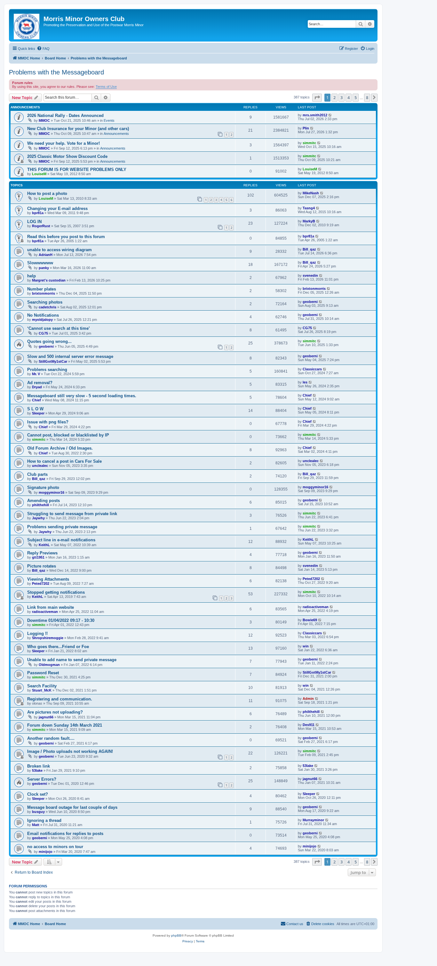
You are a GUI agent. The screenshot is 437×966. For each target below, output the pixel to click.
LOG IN (34, 221)
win (306, 646)
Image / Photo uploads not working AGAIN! (70, 751)
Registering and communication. (59, 699)
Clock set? (37, 794)
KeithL (44, 545)
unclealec (40, 466)
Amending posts (43, 500)
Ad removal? (39, 382)
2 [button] (334, 97)
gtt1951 (38, 557)
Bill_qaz (309, 249)
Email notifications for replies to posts (65, 833)
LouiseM (39, 174)
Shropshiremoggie (47, 638)
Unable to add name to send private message (71, 659)
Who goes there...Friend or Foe (58, 646)
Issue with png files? (47, 422)
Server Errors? (41, 779)
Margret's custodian (49, 280)
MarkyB (309, 221)
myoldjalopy (42, 319)
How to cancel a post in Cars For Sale (64, 461)
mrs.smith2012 (315, 115)
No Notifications (43, 315)
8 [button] (367, 97)
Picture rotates (41, 566)
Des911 (308, 725)
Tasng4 (309, 208)
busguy (38, 812)
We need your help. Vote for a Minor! (63, 143)
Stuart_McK (42, 690)
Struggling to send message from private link (72, 513)
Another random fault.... (51, 738)
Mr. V (36, 374)
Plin (306, 128)
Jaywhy (38, 518)
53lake (37, 770)
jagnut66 (46, 717)
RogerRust (41, 226)
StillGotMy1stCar (53, 361)
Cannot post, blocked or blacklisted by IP (68, 435)
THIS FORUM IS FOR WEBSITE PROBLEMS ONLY (76, 169)
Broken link (38, 766)
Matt (35, 825)
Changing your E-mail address (57, 208)
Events (109, 120)
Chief (36, 400)
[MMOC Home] (27, 25)
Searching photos (44, 302)
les (305, 382)
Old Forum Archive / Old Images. (60, 448)
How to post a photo (47, 193)
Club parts (37, 474)
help (31, 276)
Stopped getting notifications (56, 592)
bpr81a (38, 213)
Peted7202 (40, 583)
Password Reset (43, 672)
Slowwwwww (40, 262)
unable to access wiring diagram (59, 249)
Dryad (37, 387)
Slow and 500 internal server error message (70, 356)
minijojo (45, 852)
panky (44, 268)
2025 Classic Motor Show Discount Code (67, 156)
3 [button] (341, 97)
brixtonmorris (43, 293)
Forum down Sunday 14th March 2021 (64, 725)
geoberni (310, 302)
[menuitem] (43, 48)
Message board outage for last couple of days (72, 807)
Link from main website (50, 607)
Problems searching (47, 369)
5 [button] (355, 97)
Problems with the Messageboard (56, 72)
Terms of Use (106, 87)
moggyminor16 (51, 492)
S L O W (35, 408)
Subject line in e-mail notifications (61, 539)
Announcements (116, 133)
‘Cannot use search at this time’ (58, 328)
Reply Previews (42, 553)
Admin (308, 698)
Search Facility (42, 686)
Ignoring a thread (44, 820)
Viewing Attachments (48, 579)
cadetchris (47, 307)
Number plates (41, 289)
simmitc (309, 143)
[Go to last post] (330, 115)
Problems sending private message (62, 526)
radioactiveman (45, 612)
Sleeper (38, 413)
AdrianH (45, 255)
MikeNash (311, 193)
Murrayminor (313, 820)
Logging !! (37, 633)
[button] (317, 97)
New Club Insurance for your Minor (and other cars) (78, 128)
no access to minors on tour (55, 846)
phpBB (176, 935)
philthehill (40, 505)
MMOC (44, 120)
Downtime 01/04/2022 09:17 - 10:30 (60, 620)
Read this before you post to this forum (66, 236)
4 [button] (348, 97)
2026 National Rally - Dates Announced (65, 115)
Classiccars (312, 369)
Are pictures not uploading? (55, 712)
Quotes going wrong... (49, 341)
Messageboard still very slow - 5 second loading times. (81, 395)
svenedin (310, 275)
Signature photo (43, 487)
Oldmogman (49, 665)
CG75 (43, 333)
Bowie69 (310, 620)
